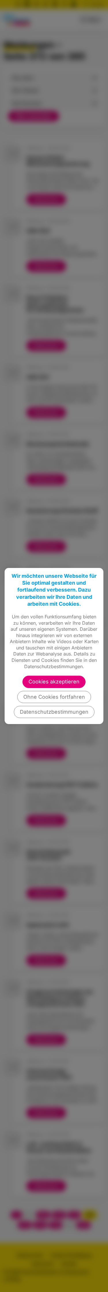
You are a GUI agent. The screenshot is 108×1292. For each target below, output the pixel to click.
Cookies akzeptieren (54, 682)
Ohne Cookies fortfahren (54, 697)
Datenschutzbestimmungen (54, 712)
